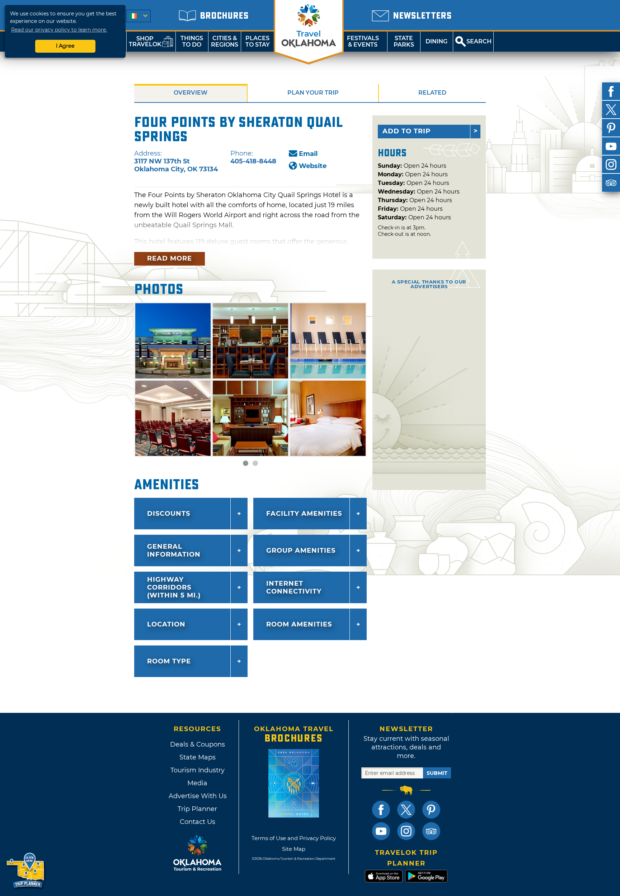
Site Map (293, 848)
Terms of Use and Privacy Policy (294, 838)
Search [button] (479, 41)
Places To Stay (257, 41)
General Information (174, 550)
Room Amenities (299, 624)
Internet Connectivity (293, 587)
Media (197, 783)
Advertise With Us (197, 796)
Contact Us (197, 822)
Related (432, 92)
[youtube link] (381, 831)
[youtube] (611, 146)
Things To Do (191, 41)
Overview (190, 92)
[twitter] (611, 110)
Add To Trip (406, 131)
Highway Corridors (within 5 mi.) (174, 587)
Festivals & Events (363, 41)
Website (313, 166)
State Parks (404, 41)
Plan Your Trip (313, 92)
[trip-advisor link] (431, 831)
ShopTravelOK (145, 41)
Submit (437, 773)
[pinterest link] (431, 810)
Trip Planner (197, 809)
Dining (436, 41)
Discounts (168, 514)
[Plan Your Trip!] (26, 871)
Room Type (169, 661)
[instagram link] (406, 831)
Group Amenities (300, 550)
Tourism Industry (197, 770)
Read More (169, 258)
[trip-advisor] (611, 183)
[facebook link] (381, 810)
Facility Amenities (304, 514)
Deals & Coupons (197, 744)
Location (166, 624)
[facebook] (611, 91)
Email (308, 154)
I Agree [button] (65, 46)
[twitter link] (406, 810)
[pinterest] (611, 128)
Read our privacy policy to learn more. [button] (59, 30)
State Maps (197, 757)
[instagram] (611, 164)
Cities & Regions (224, 41)
